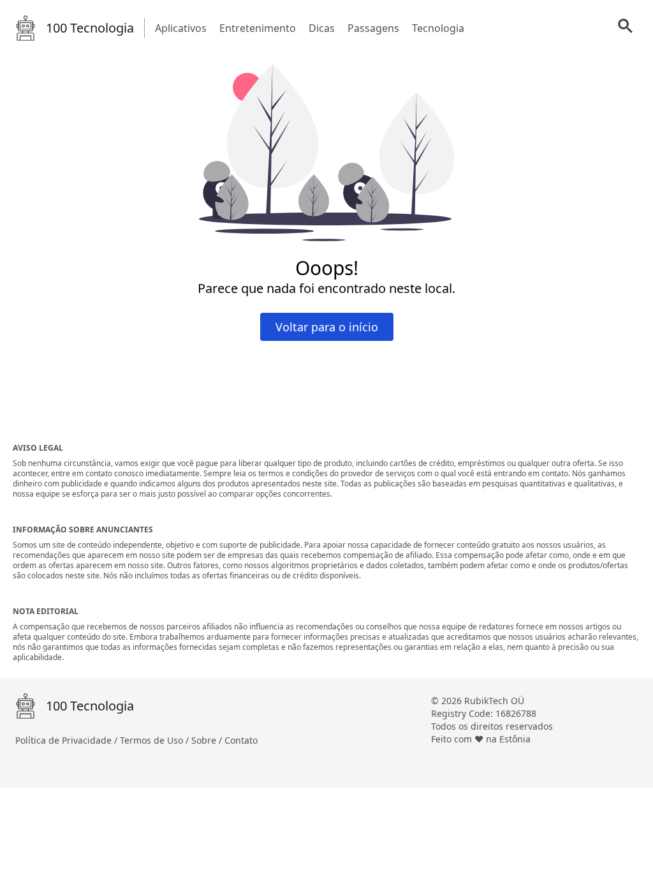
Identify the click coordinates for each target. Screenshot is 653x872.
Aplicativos (181, 28)
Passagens (373, 28)
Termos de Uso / (155, 740)
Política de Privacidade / (67, 740)
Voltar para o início (326, 327)
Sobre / (207, 740)
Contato (241, 740)
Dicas (322, 28)
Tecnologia (438, 28)
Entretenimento (257, 28)
